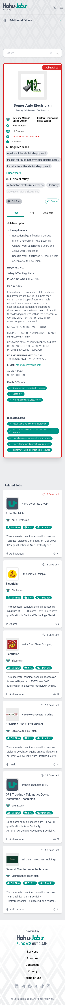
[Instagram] (48, 986)
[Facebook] (30, 986)
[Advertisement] (32, 34)
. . (61, 7)
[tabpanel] (33, 336)
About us (32, 958)
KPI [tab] (32, 212)
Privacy (32, 971)
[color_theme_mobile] (54, 7)
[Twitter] (36, 986)
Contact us (32, 964)
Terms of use (32, 978)
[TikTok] (42, 986)
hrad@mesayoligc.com (28, 364)
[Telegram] (23, 986)
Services (32, 951)
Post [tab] (15, 212)
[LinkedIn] (17, 986)
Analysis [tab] (48, 212)
